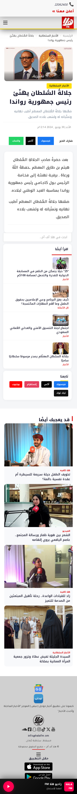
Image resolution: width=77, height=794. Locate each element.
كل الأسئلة (63, 308)
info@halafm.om (38, 736)
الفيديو (66, 531)
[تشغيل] (8, 786)
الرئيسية (68, 35)
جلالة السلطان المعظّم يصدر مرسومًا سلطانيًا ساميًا (39, 358)
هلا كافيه (65, 470)
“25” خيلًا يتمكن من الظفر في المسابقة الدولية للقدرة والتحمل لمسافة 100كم (43, 273)
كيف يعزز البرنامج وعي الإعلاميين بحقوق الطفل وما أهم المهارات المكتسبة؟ (42, 302)
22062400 (61, 5)
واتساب (16, 141)
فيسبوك (45, 141)
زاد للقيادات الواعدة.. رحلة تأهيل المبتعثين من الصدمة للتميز (39, 598)
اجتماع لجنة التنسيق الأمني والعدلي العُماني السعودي (39, 330)
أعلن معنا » (63, 12)
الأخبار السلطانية (48, 35)
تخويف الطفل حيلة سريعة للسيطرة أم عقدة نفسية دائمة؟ (42, 477)
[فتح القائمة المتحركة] (5, 22)
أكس (30, 141)
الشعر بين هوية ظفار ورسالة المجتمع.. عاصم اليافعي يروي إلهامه (42, 537)
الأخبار (66, 279)
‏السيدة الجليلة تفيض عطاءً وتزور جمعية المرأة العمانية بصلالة (41, 659)
